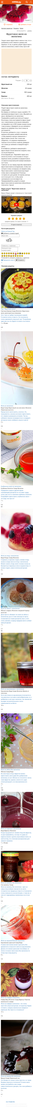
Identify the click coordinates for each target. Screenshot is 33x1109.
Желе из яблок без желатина (10, 770)
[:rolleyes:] (9, 256)
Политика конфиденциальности (16, 1106)
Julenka (29, 31)
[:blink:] (24, 253)
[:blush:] (13, 253)
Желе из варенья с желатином (11, 829)
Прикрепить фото (9, 260)
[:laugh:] (22, 253)
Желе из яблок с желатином (10, 608)
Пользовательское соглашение (16, 1104)
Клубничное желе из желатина (11, 486)
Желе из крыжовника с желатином (12, 689)
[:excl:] (11, 256)
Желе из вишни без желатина (10, 1076)
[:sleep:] (27, 253)
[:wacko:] (13, 256)
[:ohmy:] (2, 253)
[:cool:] (11, 253)
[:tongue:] (2, 256)
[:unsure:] (9, 253)
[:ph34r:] (20, 253)
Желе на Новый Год (7, 231)
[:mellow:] (22, 256)
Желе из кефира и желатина (10, 997)
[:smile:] (29, 253)
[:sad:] (15, 256)
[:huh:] (20, 256)
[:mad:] (18, 253)
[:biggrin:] (4, 253)
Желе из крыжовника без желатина (12, 941)
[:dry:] (7, 253)
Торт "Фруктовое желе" (8, 309)
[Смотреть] (16, 204)
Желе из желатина (7, 406)
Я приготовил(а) (16, 224)
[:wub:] (16, 253)
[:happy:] (18, 256)
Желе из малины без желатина (11, 883)
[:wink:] (7, 256)
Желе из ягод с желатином (10, 556)
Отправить (20, 260)
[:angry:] (4, 256)
